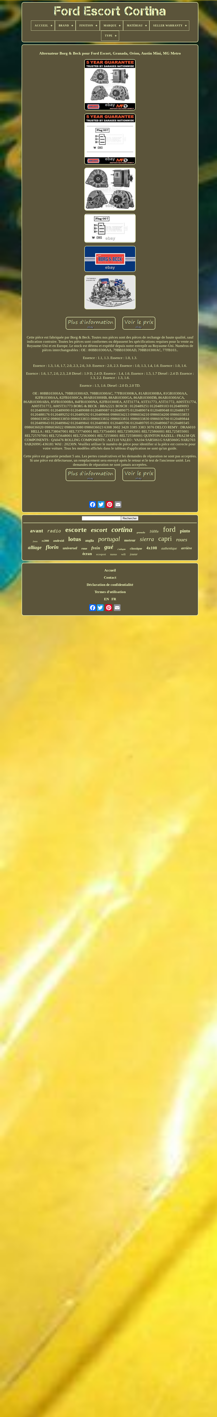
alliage (35, 547)
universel (70, 548)
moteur (130, 540)
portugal (109, 538)
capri (165, 538)
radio (54, 531)
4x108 (151, 548)
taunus (113, 554)
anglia (89, 540)
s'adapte (121, 549)
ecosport (101, 554)
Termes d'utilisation (110, 592)
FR (113, 599)
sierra (147, 539)
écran (87, 553)
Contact (110, 578)
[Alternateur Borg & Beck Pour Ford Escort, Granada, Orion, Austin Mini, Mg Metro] (110, 85)
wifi (123, 554)
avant (36, 530)
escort (99, 529)
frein (95, 547)
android (58, 540)
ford (169, 529)
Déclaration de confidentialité (110, 585)
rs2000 (45, 540)
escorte (76, 529)
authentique (169, 548)
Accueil (110, 570)
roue (84, 548)
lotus (74, 539)
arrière (186, 548)
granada (141, 532)
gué (108, 547)
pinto (185, 530)
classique (136, 548)
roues (181, 539)
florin (52, 547)
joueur (134, 554)
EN (106, 599)
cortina (121, 529)
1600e (154, 531)
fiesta (35, 541)
